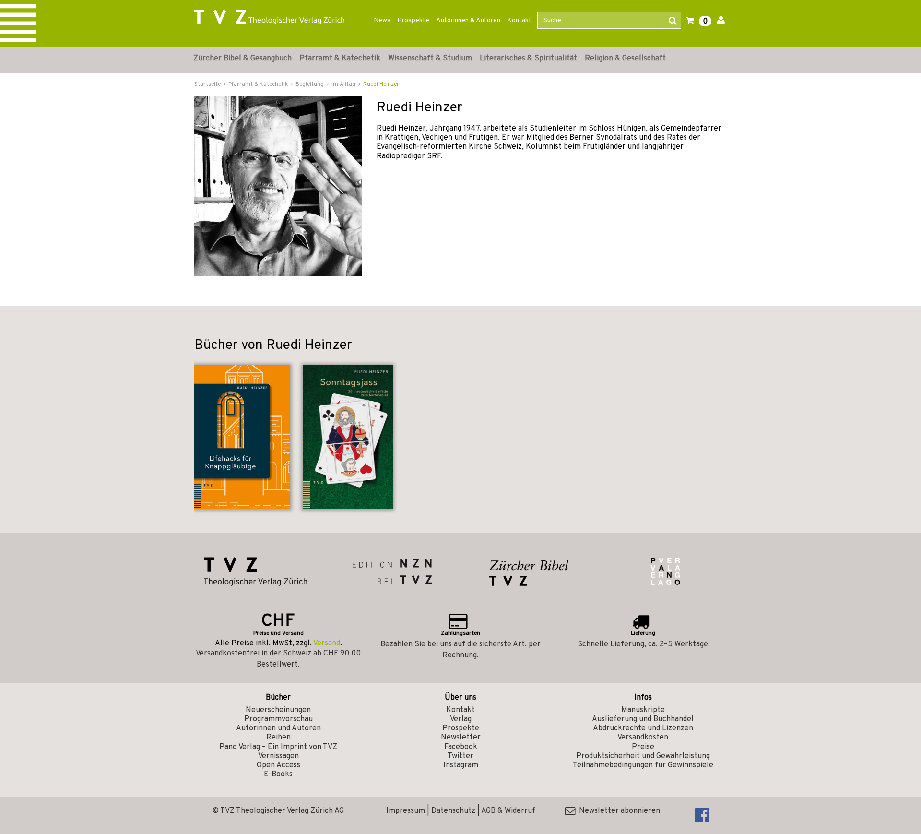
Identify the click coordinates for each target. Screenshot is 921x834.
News (382, 20)
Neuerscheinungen (278, 710)
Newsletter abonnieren (617, 811)
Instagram (460, 765)
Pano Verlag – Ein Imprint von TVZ (278, 747)
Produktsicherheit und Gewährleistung (643, 756)
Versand (326, 643)
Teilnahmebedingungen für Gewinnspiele (643, 765)
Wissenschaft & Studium (430, 58)
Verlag (461, 719)
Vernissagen (278, 756)
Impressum (405, 811)
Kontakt (519, 20)
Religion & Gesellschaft (625, 58)
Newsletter (461, 737)
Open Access (278, 765)
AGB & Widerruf (508, 811)
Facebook (460, 747)
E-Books (278, 774)
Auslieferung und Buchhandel (643, 719)
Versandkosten (642, 737)
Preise (643, 747)
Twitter (460, 756)
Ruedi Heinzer (381, 84)
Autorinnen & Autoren (468, 20)
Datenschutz (453, 811)
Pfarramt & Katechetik (339, 58)
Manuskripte (643, 710)
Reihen (278, 737)
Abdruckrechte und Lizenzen (643, 728)
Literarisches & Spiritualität (528, 58)
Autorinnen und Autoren (278, 728)
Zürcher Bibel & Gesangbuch (242, 58)
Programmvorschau (278, 719)
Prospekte (413, 20)
